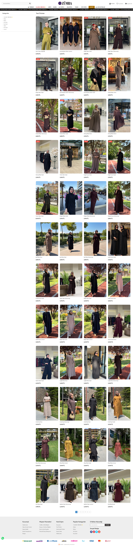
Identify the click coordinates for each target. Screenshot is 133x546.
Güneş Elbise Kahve (112, 133)
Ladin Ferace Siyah (112, 257)
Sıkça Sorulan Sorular (27, 527)
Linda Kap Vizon (39, 422)
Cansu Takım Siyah (40, 216)
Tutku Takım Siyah (63, 174)
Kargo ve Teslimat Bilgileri (45, 527)
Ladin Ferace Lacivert (40, 339)
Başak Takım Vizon (63, 339)
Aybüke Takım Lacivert (88, 504)
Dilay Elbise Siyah (87, 463)
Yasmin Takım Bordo (112, 339)
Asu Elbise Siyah (39, 504)
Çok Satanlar (101, 7)
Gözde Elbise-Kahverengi (41, 133)
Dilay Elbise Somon (112, 463)
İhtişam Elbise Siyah (64, 216)
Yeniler (31, 7)
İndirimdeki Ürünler (60, 529)
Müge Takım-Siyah (40, 92)
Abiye (49, 7)
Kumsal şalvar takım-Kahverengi (67, 92)
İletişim (24, 533)
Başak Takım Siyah (87, 298)
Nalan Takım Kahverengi (65, 298)
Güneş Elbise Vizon (88, 133)
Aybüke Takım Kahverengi (65, 504)
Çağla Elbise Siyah (87, 380)
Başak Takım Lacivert (88, 339)
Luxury (92, 7)
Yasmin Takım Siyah (40, 380)
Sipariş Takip (59, 531)
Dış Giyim (69, 7)
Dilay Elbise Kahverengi (41, 463)
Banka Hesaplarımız (27, 531)
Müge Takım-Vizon (88, 51)
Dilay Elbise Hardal (64, 463)
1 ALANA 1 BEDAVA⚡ (41, 7)
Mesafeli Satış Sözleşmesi (45, 531)
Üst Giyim (83, 7)
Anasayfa (58, 525)
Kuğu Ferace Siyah (112, 174)
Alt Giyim (61, 7)
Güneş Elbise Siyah (40, 174)
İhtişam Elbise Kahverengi (89, 216)
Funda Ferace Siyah (40, 298)
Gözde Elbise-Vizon (112, 92)
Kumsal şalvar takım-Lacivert (66, 51)
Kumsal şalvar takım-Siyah (89, 92)
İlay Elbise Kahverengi (88, 257)
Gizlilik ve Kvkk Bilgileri (44, 525)
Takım (76, 7)
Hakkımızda (25, 525)
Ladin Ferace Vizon (112, 298)
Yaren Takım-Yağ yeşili (40, 51)
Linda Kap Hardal (111, 422)
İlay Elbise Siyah (63, 257)
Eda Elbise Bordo (111, 504)
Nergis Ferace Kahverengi (113, 216)
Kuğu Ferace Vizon (88, 174)
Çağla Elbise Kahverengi (113, 380)
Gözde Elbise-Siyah (64, 133)
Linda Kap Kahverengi (64, 422)
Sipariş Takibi (25, 529)
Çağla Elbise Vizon (63, 380)
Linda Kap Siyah (87, 422)
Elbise (55, 7)
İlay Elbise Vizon (39, 257)
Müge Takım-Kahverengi (113, 51)
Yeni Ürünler (59, 527)
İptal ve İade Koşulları (44, 529)
